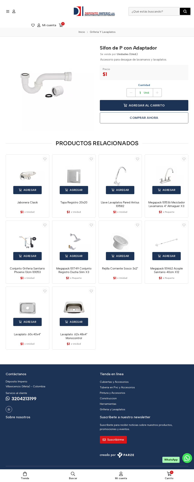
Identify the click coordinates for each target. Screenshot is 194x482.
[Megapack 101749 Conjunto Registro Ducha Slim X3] (73, 242)
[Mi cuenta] (13, 11)
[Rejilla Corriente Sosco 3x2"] (120, 242)
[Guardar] (45, 159)
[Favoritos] (33, 25)
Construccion (108, 398)
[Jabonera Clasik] (27, 176)
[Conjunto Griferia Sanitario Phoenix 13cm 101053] (27, 242)
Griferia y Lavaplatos (112, 409)
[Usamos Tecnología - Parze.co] (117, 455)
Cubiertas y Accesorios (114, 382)
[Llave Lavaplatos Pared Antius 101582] (120, 176)
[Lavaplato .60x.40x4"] (27, 308)
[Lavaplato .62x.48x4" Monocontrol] (73, 308)
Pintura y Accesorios (112, 393)
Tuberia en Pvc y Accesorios (117, 387)
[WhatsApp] (9, 409)
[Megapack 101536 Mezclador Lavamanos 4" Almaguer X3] (166, 176)
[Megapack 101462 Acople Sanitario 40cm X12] (166, 242)
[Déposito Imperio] (94, 11)
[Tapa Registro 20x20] (73, 176)
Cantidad (144, 85)
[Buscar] (185, 11)
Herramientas (108, 404)
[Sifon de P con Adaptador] (50, 86)
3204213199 (24, 398)
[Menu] (8, 11)
